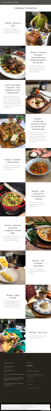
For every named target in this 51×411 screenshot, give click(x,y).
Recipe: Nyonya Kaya (8, 366)
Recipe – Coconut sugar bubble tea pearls (13, 374)
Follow (30, 384)
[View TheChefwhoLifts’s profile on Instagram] (30, 365)
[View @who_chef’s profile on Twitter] (29, 365)
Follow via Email (33, 371)
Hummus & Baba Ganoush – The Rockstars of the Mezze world (13, 384)
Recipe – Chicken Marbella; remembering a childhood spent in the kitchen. (13, 379)
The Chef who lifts (9, 2)
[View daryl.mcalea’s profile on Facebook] (27, 365)
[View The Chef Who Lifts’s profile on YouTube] (32, 365)
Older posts (25, 355)
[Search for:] (13, 392)
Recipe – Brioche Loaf (9, 370)
